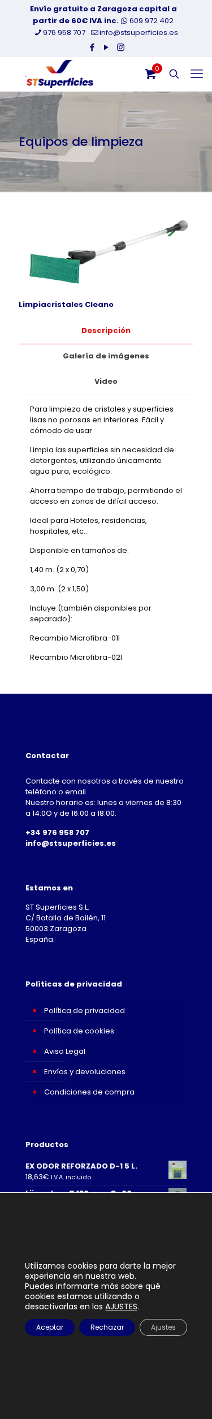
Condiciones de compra (89, 1092)
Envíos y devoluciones (85, 1071)
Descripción (106, 330)
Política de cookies (79, 1031)
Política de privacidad (84, 1010)
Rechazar (107, 1327)
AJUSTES (121, 1306)
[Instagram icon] (120, 47)
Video (106, 381)
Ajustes (163, 1327)
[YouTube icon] (106, 47)
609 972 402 (151, 20)
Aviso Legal (64, 1051)
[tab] (106, 331)
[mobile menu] (196, 74)
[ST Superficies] (59, 74)
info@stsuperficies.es (138, 32)
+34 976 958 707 (57, 832)
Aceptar (49, 1327)
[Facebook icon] (92, 47)
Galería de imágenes (106, 356)
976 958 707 (64, 32)
